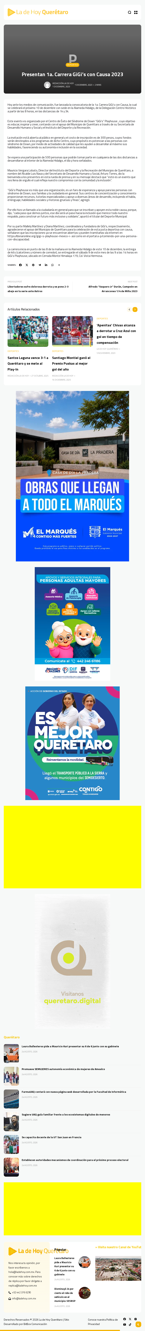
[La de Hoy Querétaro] (38, 12)
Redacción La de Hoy (63, 83)
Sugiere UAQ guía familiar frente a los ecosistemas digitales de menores (66, 1114)
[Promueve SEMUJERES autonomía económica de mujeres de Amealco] (11, 1076)
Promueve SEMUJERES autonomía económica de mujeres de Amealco (63, 1069)
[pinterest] (33, 265)
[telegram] (39, 265)
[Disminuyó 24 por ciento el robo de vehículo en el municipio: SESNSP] (85, 1293)
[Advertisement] (72, 847)
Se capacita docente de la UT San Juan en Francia (51, 1137)
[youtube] (124, 1324)
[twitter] (26, 265)
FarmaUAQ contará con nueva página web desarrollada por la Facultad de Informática (74, 1092)
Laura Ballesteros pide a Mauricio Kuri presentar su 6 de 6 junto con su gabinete (70, 1046)
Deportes (72, 64)
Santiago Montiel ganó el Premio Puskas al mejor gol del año (71, 363)
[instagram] (135, 1319)
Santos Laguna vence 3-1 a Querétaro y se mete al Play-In (28, 363)
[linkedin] (46, 265)
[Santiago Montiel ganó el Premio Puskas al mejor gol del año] (72, 331)
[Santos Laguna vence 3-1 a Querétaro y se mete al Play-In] (28, 331)
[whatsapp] (52, 265)
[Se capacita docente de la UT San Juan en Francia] (11, 1144)
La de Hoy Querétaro (107, 348)
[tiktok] (130, 1324)
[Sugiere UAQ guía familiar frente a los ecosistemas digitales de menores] (11, 1121)
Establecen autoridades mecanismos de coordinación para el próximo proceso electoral (75, 1160)
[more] (59, 265)
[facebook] (20, 265)
